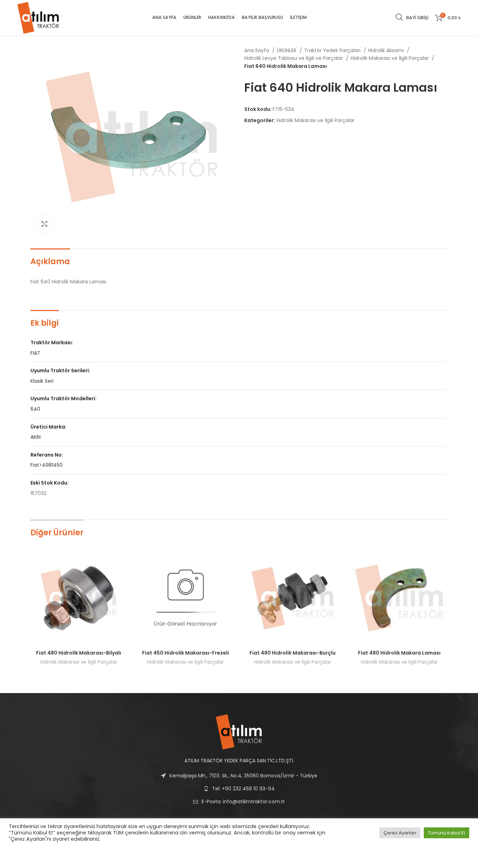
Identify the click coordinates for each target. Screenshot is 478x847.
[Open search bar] (399, 17)
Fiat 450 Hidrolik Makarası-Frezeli (185, 652)
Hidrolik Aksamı (386, 50)
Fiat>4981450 (46, 464)
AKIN (35, 436)
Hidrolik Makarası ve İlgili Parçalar (390, 58)
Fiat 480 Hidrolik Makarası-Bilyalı (78, 652)
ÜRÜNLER (287, 50)
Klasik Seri (42, 380)
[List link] (239, 801)
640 (35, 408)
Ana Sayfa (257, 50)
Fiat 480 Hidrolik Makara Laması (399, 652)
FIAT (35, 353)
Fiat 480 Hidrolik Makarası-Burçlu (292, 652)
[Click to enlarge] (44, 224)
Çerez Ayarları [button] (400, 833)
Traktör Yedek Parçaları (333, 50)
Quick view (122, 561)
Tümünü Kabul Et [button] (446, 833)
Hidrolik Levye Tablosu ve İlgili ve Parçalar (294, 58)
